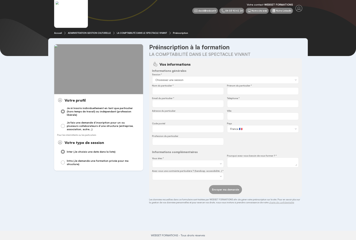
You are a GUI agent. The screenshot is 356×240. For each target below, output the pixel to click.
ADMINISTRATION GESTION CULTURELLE (89, 33)
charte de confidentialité (281, 202)
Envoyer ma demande (225, 189)
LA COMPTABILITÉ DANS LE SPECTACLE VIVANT (142, 33)
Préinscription (180, 33)
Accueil (58, 33)
